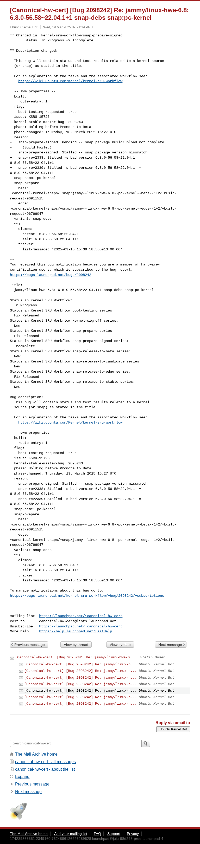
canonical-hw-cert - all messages (45, 761)
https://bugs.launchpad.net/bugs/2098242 (50, 275)
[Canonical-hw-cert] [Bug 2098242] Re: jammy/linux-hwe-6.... (76, 657)
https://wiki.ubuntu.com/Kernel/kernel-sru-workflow (70, 81)
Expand (22, 776)
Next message (170, 644)
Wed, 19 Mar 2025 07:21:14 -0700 (68, 27)
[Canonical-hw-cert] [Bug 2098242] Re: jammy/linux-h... (80, 664)
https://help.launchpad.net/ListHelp (75, 631)
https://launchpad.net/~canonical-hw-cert (80, 616)
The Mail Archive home (36, 754)
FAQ (97, 834)
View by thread (76, 644)
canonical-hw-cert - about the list (45, 769)
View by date (120, 644)
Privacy (133, 834)
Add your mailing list (70, 834)
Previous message (29, 644)
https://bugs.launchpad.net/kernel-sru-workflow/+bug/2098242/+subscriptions (87, 596)
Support (113, 834)
